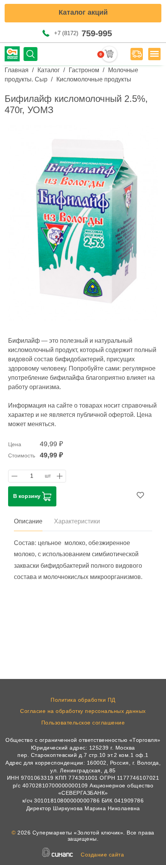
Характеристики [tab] (77, 521)
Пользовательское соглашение (83, 722)
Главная (17, 70)
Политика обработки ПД (83, 700)
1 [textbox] (31, 476)
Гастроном (84, 70)
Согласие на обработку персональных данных (83, 711)
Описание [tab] (28, 521)
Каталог (48, 70)
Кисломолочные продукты (93, 79)
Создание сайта (102, 854)
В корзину (27, 496)
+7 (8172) (83, 33)
